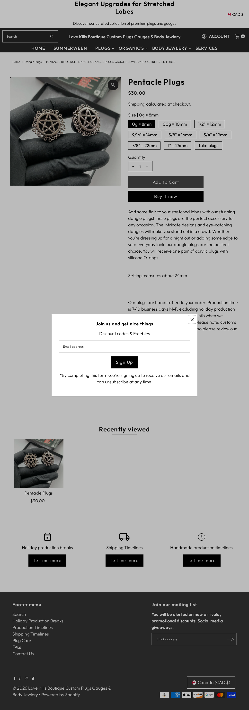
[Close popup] (192, 319)
